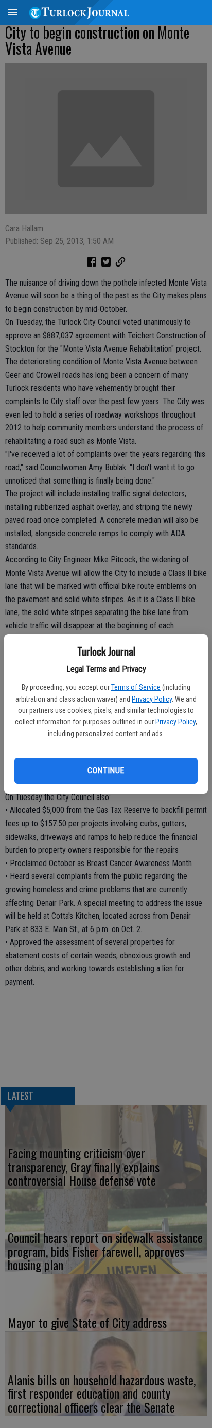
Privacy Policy (152, 699)
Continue (105, 770)
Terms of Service (136, 687)
